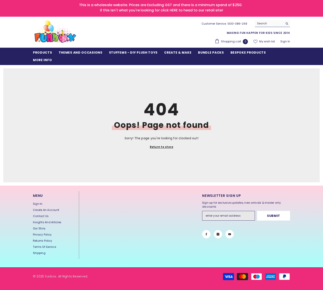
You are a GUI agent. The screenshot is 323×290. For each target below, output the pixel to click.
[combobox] (269, 23)
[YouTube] (229, 234)
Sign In (285, 41)
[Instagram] (218, 234)
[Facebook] (206, 234)
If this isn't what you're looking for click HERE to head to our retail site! (161, 10)
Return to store (161, 147)
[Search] (272, 23)
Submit (273, 216)
